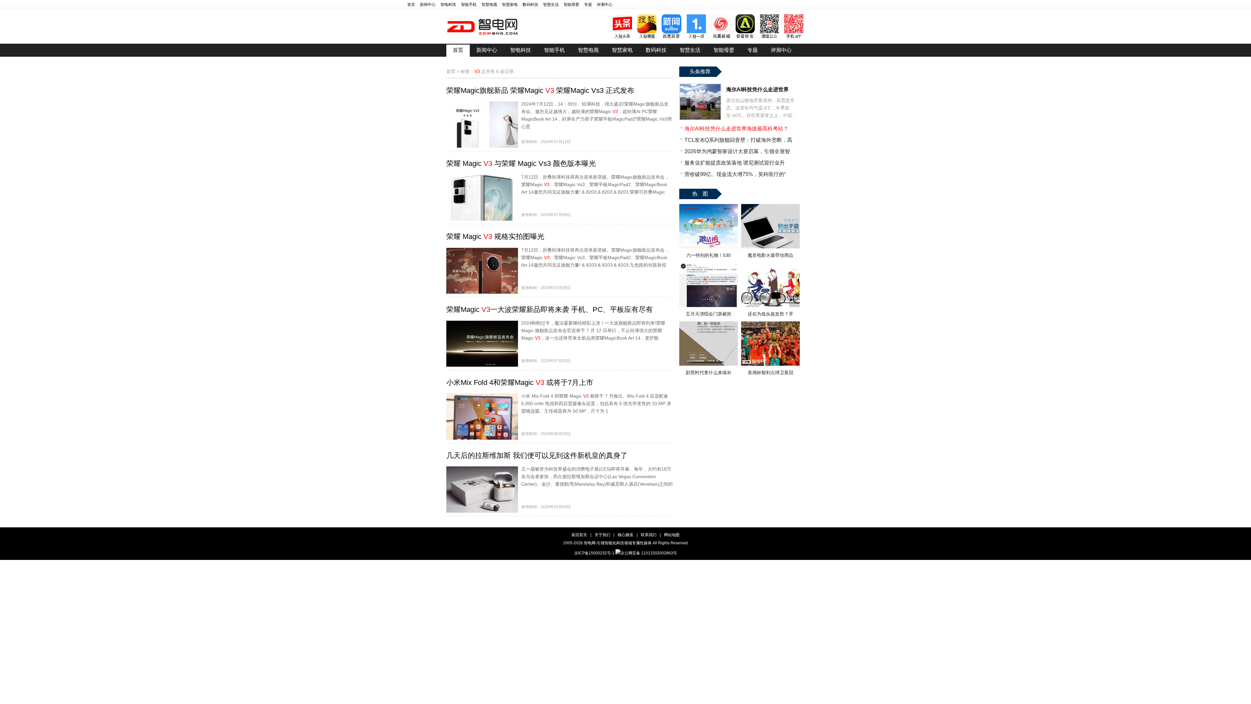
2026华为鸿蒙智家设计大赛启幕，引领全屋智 (737, 151)
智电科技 (448, 4)
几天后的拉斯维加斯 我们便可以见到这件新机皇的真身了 (536, 455)
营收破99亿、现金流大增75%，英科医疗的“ (735, 174)
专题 (588, 4)
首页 (411, 4)
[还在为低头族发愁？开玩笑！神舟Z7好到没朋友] (770, 305)
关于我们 (602, 535)
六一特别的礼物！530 (708, 255)
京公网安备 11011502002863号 (649, 553)
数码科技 (530, 4)
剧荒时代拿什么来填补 (708, 372)
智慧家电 (510, 4)
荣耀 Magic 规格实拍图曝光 (495, 236)
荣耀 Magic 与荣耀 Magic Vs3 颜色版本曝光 (521, 163)
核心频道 (625, 535)
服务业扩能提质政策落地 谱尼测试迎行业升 (734, 163)
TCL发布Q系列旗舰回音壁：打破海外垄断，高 (738, 140)
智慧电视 (489, 4)
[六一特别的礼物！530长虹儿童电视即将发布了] (708, 246)
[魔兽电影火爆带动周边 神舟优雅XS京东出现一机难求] (770, 246)
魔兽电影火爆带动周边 (770, 255)
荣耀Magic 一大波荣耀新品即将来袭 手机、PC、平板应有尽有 (549, 309)
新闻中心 (428, 4)
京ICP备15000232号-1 (594, 553)
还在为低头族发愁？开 (770, 313)
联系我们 (648, 535)
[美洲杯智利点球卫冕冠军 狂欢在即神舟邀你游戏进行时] (770, 364)
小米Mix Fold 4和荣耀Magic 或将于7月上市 (519, 382)
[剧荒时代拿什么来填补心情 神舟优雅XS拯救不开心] (708, 364)
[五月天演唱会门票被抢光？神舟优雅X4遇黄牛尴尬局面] (708, 305)
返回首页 (579, 535)
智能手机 (469, 4)
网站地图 (672, 535)
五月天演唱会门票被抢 (708, 313)
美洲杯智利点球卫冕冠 (770, 372)
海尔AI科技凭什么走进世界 (757, 89)
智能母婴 (571, 4)
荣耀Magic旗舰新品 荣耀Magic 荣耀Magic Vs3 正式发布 (540, 90)
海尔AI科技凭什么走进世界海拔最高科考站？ (736, 128)
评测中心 (604, 4)
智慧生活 (551, 4)
